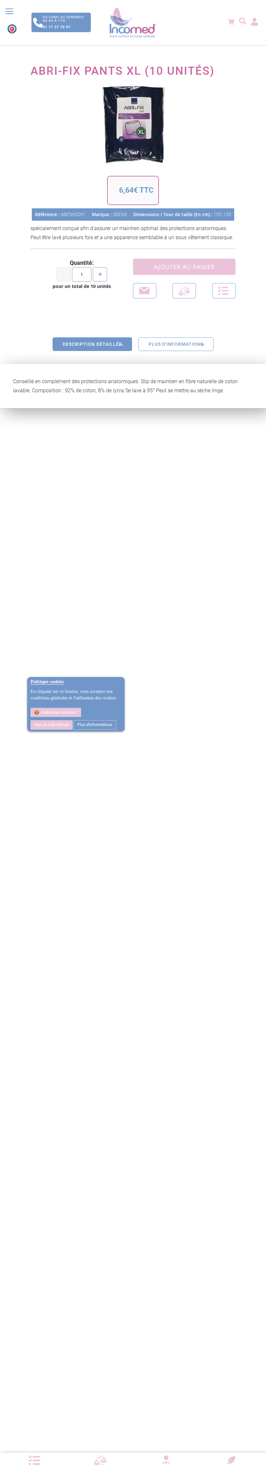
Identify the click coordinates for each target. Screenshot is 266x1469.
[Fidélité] (231, 1459)
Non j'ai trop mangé (51, 724)
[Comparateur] (100, 1460)
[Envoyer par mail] (144, 290)
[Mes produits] (34, 1460)
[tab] (92, 344)
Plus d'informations (95, 724)
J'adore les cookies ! (58, 712)
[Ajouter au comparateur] (184, 290)
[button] (224, 290)
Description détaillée (92, 344)
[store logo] (133, 22)
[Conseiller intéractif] (166, 1460)
